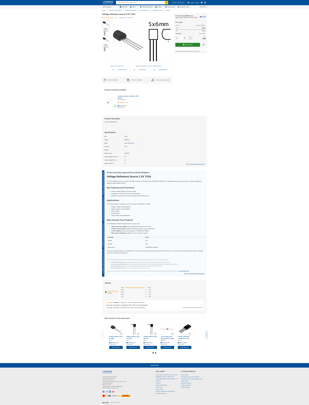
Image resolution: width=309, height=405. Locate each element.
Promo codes (159, 389)
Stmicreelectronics (119, 66)
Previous (102, 335)
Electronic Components (115, 10)
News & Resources (147, 7)
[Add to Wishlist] (203, 45)
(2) (127, 102)
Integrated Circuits (158, 10)
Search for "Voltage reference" (154, 66)
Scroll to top (154, 365)
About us (158, 381)
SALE (133, 7)
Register (197, 2)
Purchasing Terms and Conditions (190, 377)
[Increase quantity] (176, 38)
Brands (159, 7)
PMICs (168, 10)
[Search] (166, 2)
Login (177, 17)
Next (206, 335)
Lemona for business (161, 385)
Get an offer (202, 33)
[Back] (113, 42)
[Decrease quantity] (184, 38)
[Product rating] (108, 17)
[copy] (132, 18)
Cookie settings (185, 387)
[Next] (168, 42)
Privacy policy (184, 375)
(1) (116, 17)
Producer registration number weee (165, 391)
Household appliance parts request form (167, 379)
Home (103, 10)
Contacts (158, 383)
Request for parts (185, 7)
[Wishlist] (202, 3)
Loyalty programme (161, 393)
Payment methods (186, 383)
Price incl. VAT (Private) (178, 2)
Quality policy (184, 381)
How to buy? (159, 387)
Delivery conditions (186, 385)
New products (171, 7)
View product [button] (116, 347)
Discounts (125, 7)
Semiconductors (144, 10)
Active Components (131, 10)
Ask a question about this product (197, 164)
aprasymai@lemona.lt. (184, 271)
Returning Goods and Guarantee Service (192, 379)
